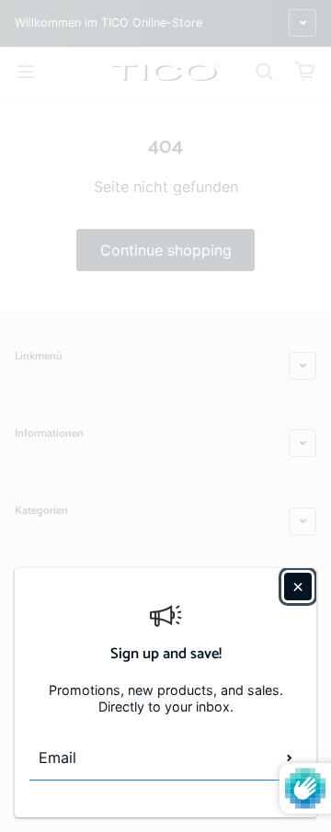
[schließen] (298, 586)
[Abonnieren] (289, 758)
